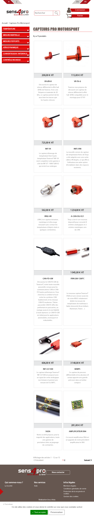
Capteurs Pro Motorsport (19, 23)
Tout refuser (9, 504)
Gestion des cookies (71, 496)
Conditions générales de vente (75, 489)
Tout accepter (40, 512)
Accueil (4, 23)
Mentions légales (70, 486)
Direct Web (51, 500)
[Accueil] (18, 12)
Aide (36, 486)
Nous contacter (58, 472)
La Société (8, 486)
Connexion (80, 10)
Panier (80, 16)
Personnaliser (57, 512)
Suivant (87, 460)
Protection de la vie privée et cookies (74, 493)
